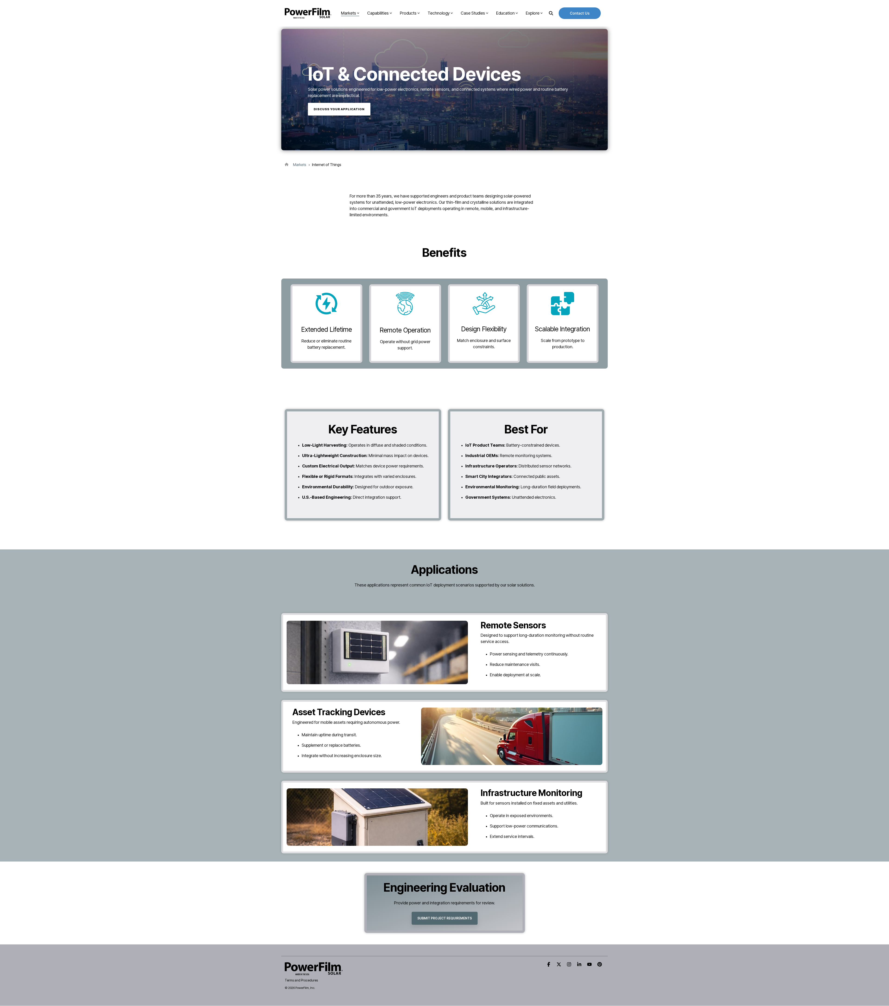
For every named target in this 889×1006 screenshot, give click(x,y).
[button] (549, 965)
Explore (532, 13)
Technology (439, 13)
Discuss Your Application (339, 109)
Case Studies (473, 13)
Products (408, 13)
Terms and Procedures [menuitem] (301, 980)
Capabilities (378, 13)
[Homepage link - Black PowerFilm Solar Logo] (314, 972)
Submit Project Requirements (444, 918)
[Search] (551, 13)
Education (505, 13)
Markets (348, 13)
